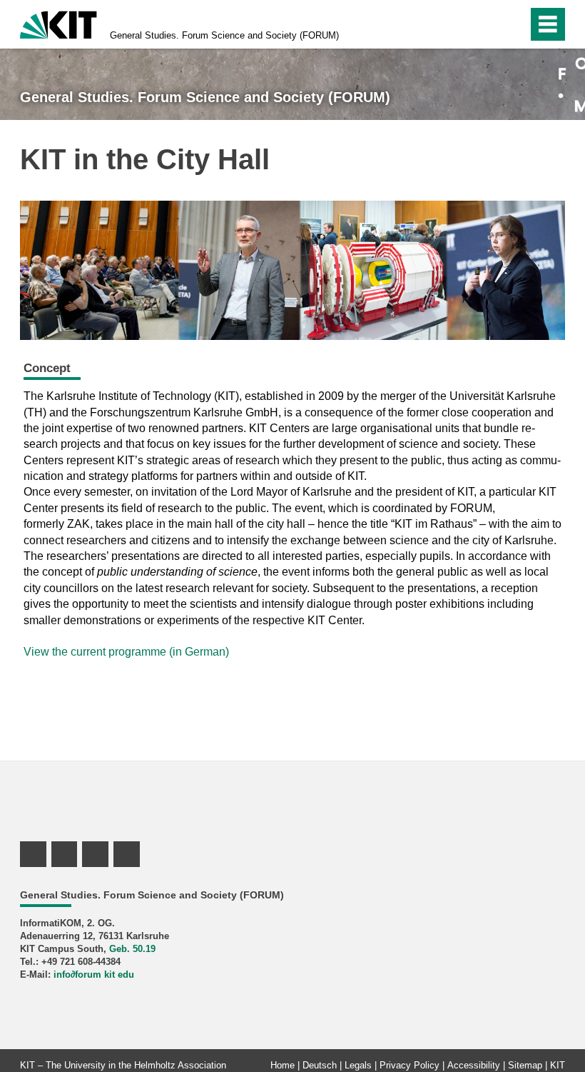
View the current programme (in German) (126, 652)
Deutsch (319, 1065)
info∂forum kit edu (94, 974)
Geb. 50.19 (132, 948)
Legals (358, 1065)
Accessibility (473, 1065)
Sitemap (525, 1065)
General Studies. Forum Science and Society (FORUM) (224, 35)
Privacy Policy (409, 1065)
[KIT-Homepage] (58, 23)
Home (282, 1065)
